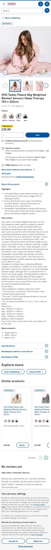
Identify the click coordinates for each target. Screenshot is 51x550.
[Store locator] (47, 3)
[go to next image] (45, 85)
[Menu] (3, 3)
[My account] (40, 3)
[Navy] (25, 116)
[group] (16, 419)
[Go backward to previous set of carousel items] (41, 458)
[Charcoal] (11, 116)
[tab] (15, 86)
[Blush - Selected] (18, 116)
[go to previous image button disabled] (5, 85)
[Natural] (4, 116)
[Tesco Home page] (11, 4)
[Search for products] (47, 10)
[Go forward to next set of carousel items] (46, 458)
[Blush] (9, 421)
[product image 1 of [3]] (25, 51)
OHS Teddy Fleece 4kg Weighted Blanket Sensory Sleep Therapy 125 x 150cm (15, 410)
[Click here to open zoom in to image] (4, 72)
